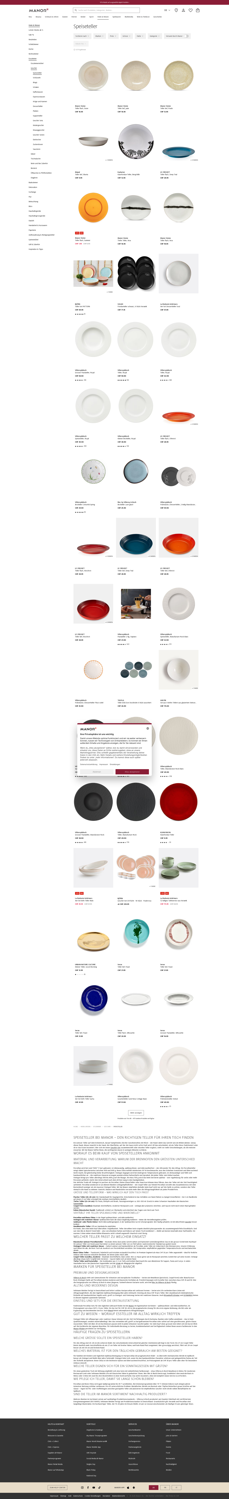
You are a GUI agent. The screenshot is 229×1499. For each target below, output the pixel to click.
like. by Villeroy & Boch (161, 1282)
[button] (31, 16)
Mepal (110, 1311)
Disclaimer (106, 1496)
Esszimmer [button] (97, 1126)
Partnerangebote (134, 1447)
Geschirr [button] (107, 1126)
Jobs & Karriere (171, 1436)
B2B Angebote (134, 1453)
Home (75, 1126)
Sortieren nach (81, 36)
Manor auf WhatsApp (56, 1470)
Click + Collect (53, 1441)
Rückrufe (131, 1458)
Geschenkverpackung (136, 1436)
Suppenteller (78, 1204)
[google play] (133, 1487)
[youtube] (93, 1487)
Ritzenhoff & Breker (172, 1295)
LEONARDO (188, 1295)
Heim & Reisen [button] (85, 1126)
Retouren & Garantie (55, 1436)
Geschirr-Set (115, 1148)
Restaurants (170, 1458)
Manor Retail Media (55, 1464)
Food (168, 1453)
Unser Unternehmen (173, 1430)
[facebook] (88, 1487)
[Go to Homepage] (39, 10)
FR (165, 1488)
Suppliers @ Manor (55, 1453)
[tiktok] (99, 1487)
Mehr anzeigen (136, 1113)
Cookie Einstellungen (93, 1496)
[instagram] (82, 1487)
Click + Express (53, 1447)
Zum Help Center (57, 1488)
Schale (118, 1263)
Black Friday (90, 1470)
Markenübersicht (118, 1496)
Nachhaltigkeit (171, 1464)
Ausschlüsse (133, 1464)
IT (176, 1488)
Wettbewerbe (133, 1470)
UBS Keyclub (91, 1453)
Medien (169, 1470)
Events (168, 1447)
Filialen (168, 1441)
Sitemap (63, 1496)
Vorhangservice (134, 1441)
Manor (131, 1306)
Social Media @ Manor (95, 1458)
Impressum (54, 1496)
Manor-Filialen (79, 1329)
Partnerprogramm (54, 1458)
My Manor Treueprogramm (96, 1436)
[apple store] (128, 1487)
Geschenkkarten (134, 1430)
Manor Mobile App (93, 1447)
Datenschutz (78, 1496)
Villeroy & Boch (79, 1278)
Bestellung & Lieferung (56, 1430)
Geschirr (188, 1222)
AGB (69, 1496)
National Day (91, 1476)
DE (165, 10)
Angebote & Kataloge (94, 1430)
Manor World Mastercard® (96, 1441)
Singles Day (90, 1464)
